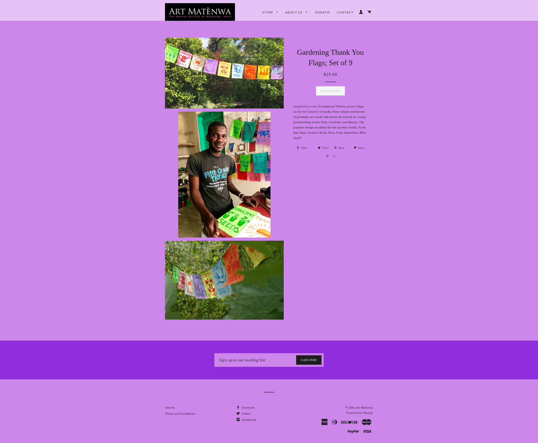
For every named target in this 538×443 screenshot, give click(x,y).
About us (294, 12)
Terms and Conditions (180, 414)
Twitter (246, 414)
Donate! (322, 12)
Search (169, 407)
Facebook (248, 407)
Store (268, 12)
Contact (345, 12)
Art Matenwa (364, 407)
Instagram (248, 420)
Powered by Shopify (359, 413)
